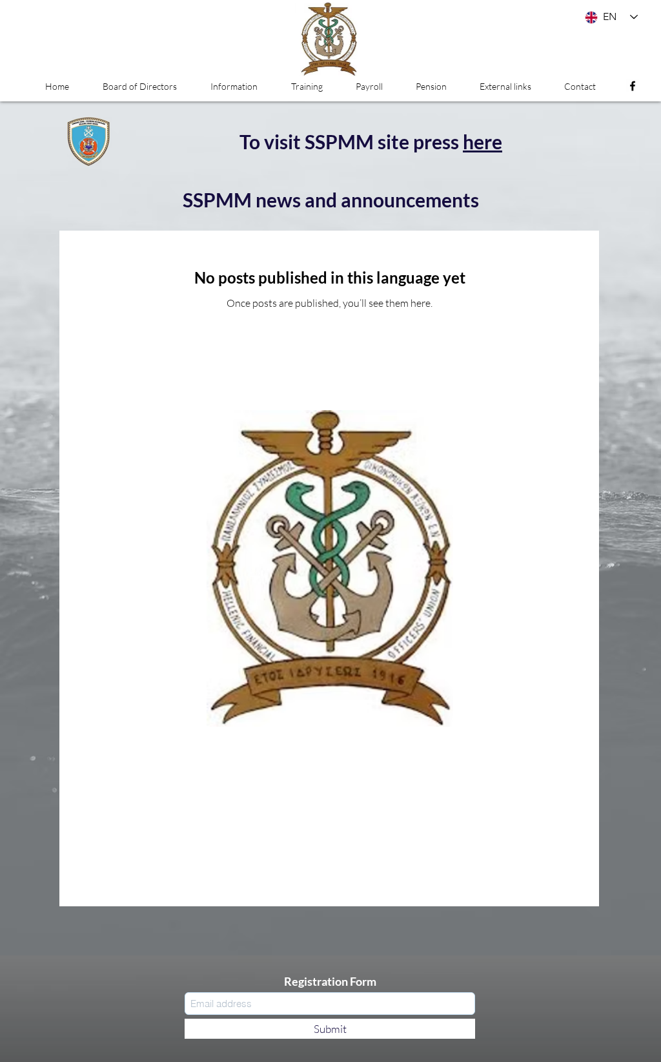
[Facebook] (632, 85)
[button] (234, 86)
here (482, 141)
